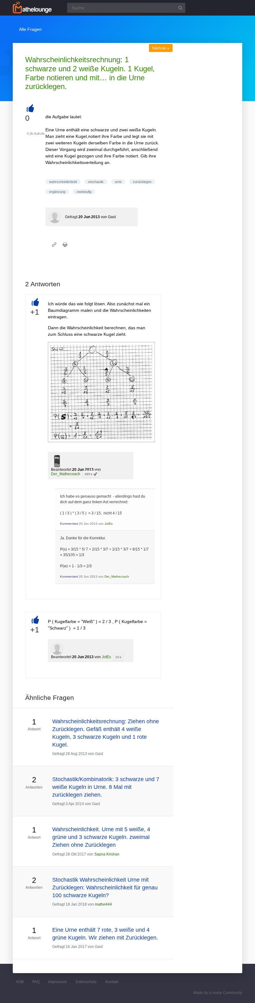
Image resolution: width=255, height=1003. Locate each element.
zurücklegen (142, 182)
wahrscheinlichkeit (63, 182)
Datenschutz (86, 982)
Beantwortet (61, 469)
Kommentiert (69, 523)
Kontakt (111, 982)
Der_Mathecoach (65, 474)
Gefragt (71, 217)
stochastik (96, 182)
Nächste (160, 48)
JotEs (108, 523)
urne (118, 182)
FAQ (35, 982)
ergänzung (57, 192)
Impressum (57, 982)
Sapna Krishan (106, 854)
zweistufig (83, 192)
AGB (20, 982)
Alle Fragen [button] (30, 29)
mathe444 (103, 904)
